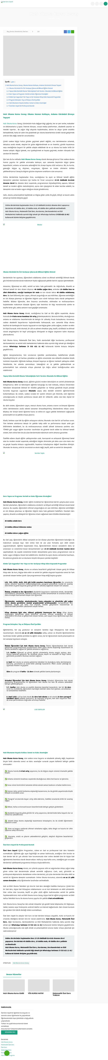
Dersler (12, 31)
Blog (58, 18)
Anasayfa (52, 18)
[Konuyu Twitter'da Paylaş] (69, 31)
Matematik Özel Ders (7, 1045)
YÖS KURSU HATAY (36, 993)
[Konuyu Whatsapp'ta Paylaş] (72, 31)
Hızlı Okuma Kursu (10, 124)
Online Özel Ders (6, 1050)
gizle (12, 82)
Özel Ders (25, 31)
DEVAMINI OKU (10, 1032)
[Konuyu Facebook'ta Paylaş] (65, 31)
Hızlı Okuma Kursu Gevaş (21, 963)
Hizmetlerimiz (18, 31)
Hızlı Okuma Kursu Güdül (13, 993)
